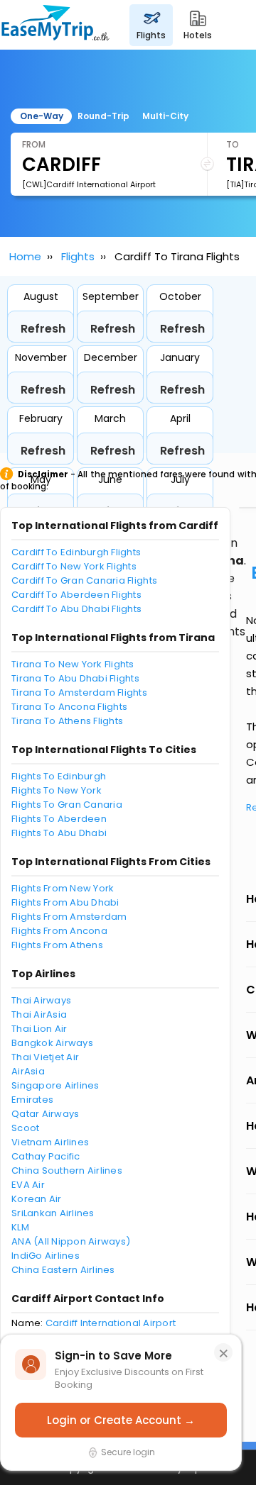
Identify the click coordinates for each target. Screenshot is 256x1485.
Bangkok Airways (52, 1043)
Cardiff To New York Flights (74, 566)
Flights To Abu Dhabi (59, 833)
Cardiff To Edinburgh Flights (76, 552)
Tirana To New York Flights (72, 664)
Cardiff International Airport (111, 1323)
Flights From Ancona (59, 931)
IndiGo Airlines (45, 1255)
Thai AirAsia (39, 1014)
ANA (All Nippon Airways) (70, 1241)
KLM (20, 1227)
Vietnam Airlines (50, 1142)
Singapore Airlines (55, 1085)
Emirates (32, 1099)
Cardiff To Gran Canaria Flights (84, 580)
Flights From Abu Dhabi (65, 902)
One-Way (41, 116)
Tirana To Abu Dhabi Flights (75, 678)
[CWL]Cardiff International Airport (89, 184)
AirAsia (28, 1071)
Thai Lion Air (39, 1028)
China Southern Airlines (66, 1170)
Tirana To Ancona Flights (69, 706)
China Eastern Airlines (63, 1270)
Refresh (43, 329)
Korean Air (36, 1199)
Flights (78, 256)
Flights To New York (56, 790)
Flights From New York (62, 888)
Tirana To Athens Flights (67, 721)
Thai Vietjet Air (45, 1057)
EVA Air (28, 1184)
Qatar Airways (45, 1113)
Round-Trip (103, 116)
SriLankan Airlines (53, 1213)
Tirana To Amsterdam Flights (79, 692)
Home (25, 256)
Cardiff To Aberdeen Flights (76, 594)
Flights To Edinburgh (58, 776)
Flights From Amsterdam (69, 916)
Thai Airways (41, 1000)
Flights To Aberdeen (59, 818)
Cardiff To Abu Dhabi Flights (76, 609)
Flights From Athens (57, 945)
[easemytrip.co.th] (55, 25)
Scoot (25, 1128)
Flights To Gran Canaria (66, 804)
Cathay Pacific (45, 1156)
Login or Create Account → (121, 1420)
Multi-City (165, 116)
